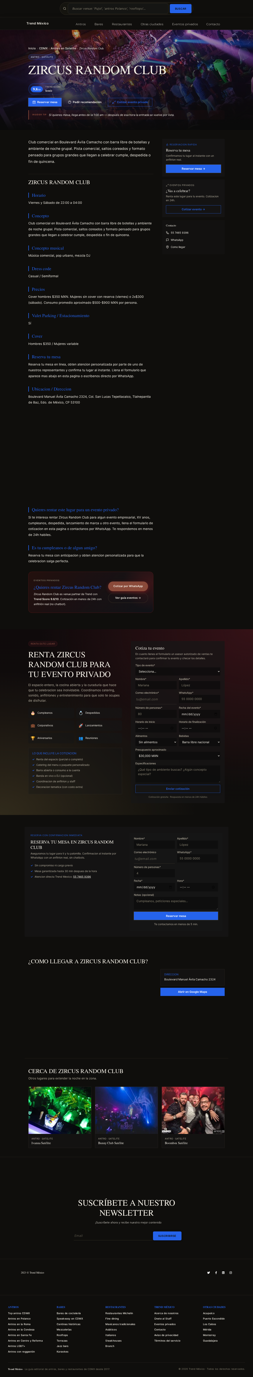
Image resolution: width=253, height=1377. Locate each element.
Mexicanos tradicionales (120, 1324)
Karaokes (62, 1351)
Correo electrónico (145, 852)
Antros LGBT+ (16, 1346)
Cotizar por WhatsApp (128, 586)
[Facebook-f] (216, 1272)
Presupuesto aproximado (150, 749)
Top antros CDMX (19, 1313)
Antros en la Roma (19, 1324)
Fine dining (112, 1318)
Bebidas (184, 736)
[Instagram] (230, 1272)
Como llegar (178, 246)
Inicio (32, 48)
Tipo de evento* (145, 665)
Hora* (180, 880)
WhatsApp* (186, 692)
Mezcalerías (64, 1329)
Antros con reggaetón (21, 1351)
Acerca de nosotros (166, 1313)
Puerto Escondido (214, 1318)
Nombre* (140, 679)
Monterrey (209, 1335)
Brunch (109, 1346)
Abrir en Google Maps (192, 992)
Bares (98, 24)
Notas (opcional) (144, 895)
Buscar (180, 8)
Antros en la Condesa (21, 1329)
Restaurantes (122, 24)
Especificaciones (145, 763)
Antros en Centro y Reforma (25, 1340)
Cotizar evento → (193, 209)
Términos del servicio (167, 1340)
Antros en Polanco (19, 1318)
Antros (81, 24)
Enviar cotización (177, 788)
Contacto (213, 24)
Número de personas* (148, 707)
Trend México (37, 23)
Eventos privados (185, 24)
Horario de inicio (145, 722)
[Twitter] (208, 1272)
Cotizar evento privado (132, 102)
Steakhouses (113, 1340)
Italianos (110, 1335)
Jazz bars (62, 1346)
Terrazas (62, 1340)
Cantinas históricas (68, 1324)
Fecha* (138, 880)
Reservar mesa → (193, 168)
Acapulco (208, 1313)
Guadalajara (210, 1340)
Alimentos (141, 736)
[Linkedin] (223, 1272)
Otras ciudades (152, 24)
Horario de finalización (192, 722)
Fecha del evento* (190, 707)
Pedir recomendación (87, 102)
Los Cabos (209, 1324)
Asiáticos (110, 1329)
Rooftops (62, 1335)
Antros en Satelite (63, 48)
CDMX (43, 48)
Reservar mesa (47, 102)
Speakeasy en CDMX (70, 1318)
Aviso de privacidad (166, 1335)
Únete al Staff (163, 1318)
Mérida (207, 1329)
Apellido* (184, 679)
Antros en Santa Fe (20, 1335)
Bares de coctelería (69, 1313)
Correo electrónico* (147, 692)
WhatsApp (177, 239)
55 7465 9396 (180, 232)
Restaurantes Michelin (119, 1313)
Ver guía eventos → (128, 597)
